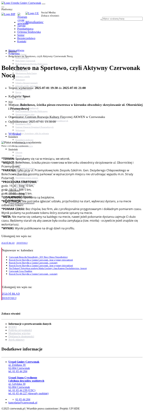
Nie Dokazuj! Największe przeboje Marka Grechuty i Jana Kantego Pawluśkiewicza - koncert (48, 268)
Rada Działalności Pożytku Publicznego (31, 64)
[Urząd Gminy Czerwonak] (21, 2)
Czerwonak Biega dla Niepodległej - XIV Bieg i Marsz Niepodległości (38, 257)
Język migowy (16, 339)
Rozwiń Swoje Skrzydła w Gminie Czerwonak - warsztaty (33, 263)
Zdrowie (18, 152)
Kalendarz (14, 53)
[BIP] (9, 15)
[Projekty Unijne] (33, 15)
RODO (12, 326)
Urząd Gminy (21, 54)
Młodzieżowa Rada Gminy (26, 73)
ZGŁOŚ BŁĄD (8, 243)
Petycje (18, 92)
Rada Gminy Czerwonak (25, 61)
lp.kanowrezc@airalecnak (22, 402)
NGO (10, 102)
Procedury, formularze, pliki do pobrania (32, 133)
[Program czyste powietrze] (21, 16)
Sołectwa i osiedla (22, 76)
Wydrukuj (14, 133)
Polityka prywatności (20, 330)
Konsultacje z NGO (23, 124)
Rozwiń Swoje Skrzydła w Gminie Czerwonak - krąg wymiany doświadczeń (41, 260)
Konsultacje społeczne (24, 140)
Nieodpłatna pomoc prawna (26, 178)
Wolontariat (20, 130)
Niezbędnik (13, 149)
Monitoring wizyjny (19, 333)
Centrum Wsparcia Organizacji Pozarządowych (34, 127)
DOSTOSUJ (22, 243)
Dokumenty (20, 80)
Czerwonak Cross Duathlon (20, 271)
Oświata (18, 155)
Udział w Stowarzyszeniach (26, 83)
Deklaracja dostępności (21, 336)
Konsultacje (13, 136)
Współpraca (20, 99)
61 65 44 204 (22, 399)
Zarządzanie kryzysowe (25, 168)
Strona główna (16, 50)
